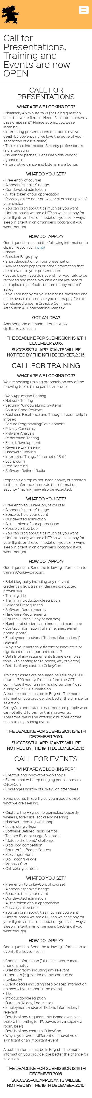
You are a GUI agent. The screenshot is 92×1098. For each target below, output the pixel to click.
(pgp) (41, 247)
